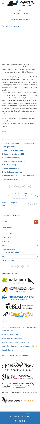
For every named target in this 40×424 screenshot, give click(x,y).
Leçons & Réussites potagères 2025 (14, 338)
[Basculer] (37, 237)
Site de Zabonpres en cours (13, 172)
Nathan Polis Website (11, 168)
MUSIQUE (5, 242)
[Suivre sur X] (20, 266)
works (25, 198)
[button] (3, 3)
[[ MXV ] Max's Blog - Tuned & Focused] (21, 3)
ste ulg (17, 198)
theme (21, 198)
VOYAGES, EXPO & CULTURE (12, 252)
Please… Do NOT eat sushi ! (14, 150)
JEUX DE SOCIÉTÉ (9, 249)
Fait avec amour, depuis (20, 414)
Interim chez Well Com (12, 179)
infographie (27, 196)
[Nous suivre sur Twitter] (23, 266)
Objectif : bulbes (7, 350)
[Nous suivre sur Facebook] (12, 266)
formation (21, 196)
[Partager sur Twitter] (18, 186)
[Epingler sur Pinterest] (25, 186)
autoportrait (5, 196)
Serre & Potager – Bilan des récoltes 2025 (16, 342)
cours (16, 196)
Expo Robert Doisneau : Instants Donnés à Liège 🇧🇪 (20, 346)
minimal (33, 196)
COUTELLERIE (7, 234)
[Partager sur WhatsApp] (10, 186)
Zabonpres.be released (12, 157)
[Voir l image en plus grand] (19, 43)
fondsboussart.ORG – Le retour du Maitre (19, 175)
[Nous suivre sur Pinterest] (27, 266)
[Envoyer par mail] (22, 186)
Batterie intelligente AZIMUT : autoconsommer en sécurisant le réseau (19, 329)
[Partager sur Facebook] (14, 186)
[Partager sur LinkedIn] (29, 186)
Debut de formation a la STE (14, 154)
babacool (11, 196)
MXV (20, 10)
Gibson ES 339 (33, 204)
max (28, 19)
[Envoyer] (36, 222)
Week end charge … (11, 165)
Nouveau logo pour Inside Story (15, 161)
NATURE (5, 256)
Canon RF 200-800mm (10, 334)
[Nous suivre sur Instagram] (16, 266)
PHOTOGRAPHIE (8, 260)
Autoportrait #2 (9, 147)
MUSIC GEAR (6, 238)
